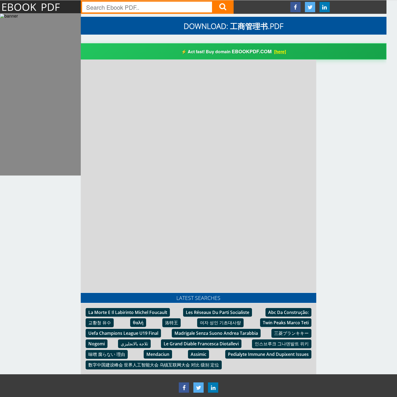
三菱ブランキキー (291, 333)
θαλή (138, 323)
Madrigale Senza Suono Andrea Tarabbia (216, 333)
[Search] (223, 7)
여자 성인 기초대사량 (220, 323)
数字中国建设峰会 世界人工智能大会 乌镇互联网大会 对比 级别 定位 (153, 365)
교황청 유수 (99, 323)
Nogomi (96, 344)
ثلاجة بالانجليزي (134, 344)
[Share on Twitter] (310, 7)
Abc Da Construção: (288, 312)
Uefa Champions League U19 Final (123, 333)
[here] (280, 51)
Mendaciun (157, 354)
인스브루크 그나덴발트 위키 (282, 344)
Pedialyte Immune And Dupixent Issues (268, 354)
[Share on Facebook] (295, 7)
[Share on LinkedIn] (324, 7)
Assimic (198, 354)
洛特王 (171, 323)
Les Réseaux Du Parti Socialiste (217, 312)
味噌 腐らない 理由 (106, 354)
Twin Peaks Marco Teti (286, 323)
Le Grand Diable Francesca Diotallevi (201, 344)
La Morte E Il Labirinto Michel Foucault (127, 312)
